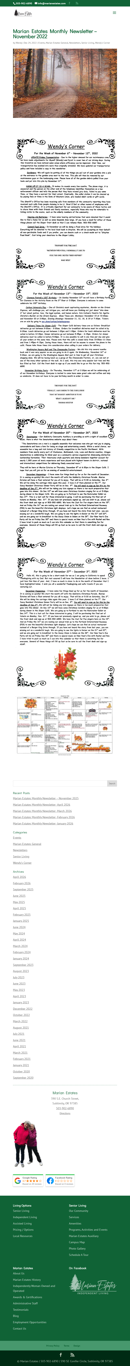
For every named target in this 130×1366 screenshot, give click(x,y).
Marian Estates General (57, 42)
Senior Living (87, 42)
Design (77, 1345)
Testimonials (21, 1309)
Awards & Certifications (27, 1297)
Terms (66, 1345)
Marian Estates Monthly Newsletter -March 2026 (42, 811)
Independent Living (25, 1217)
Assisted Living (22, 1223)
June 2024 (19, 927)
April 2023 (19, 996)
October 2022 (21, 1015)
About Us (18, 1273)
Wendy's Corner (102, 42)
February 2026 (22, 883)
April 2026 (19, 877)
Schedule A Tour (78, 1255)
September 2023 (23, 965)
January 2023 (21, 1002)
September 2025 (23, 889)
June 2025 (19, 896)
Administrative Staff (25, 1303)
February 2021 (22, 1059)
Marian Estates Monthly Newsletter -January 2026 (43, 823)
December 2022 (22, 1009)
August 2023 (21, 971)
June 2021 (19, 1040)
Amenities (75, 1223)
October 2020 (21, 1071)
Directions (65, 1113)
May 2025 (19, 902)
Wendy (19, 42)
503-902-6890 (24, 3)
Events (41, 42)
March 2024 (20, 946)
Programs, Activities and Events (88, 1229)
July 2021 (18, 1034)
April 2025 (19, 908)
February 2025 (22, 914)
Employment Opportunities (29, 1322)
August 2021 (21, 1027)
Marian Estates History (27, 1280)
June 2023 (19, 983)
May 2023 (19, 990)
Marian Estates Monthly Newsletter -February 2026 (44, 817)
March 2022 (20, 1021)
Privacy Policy (52, 1345)
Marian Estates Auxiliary (83, 1236)
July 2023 (18, 977)
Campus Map (77, 1242)
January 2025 (21, 921)
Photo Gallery (77, 1248)
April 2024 (19, 939)
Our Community (78, 1211)
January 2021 (21, 1065)
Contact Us (19, 1328)
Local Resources (22, 1236)
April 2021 (19, 1046)
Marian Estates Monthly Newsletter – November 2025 (46, 798)
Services (74, 1217)
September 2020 (23, 1077)
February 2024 (22, 952)
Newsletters (74, 42)
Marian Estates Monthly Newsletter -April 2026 (41, 804)
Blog (16, 1316)
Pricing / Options (23, 1229)
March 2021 (20, 1052)
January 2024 (21, 958)
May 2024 (19, 933)
